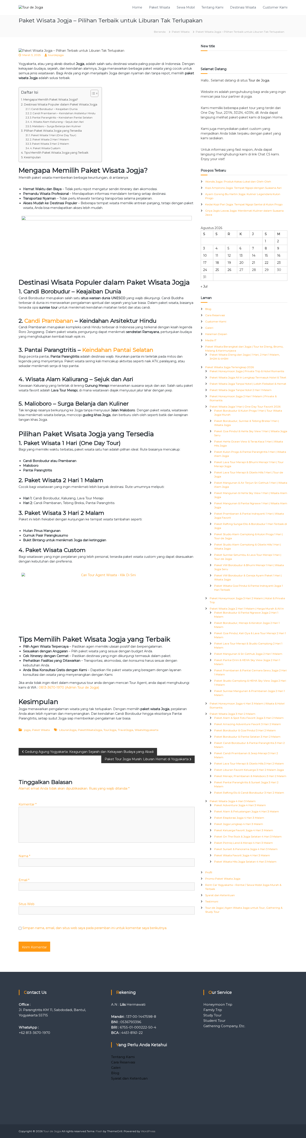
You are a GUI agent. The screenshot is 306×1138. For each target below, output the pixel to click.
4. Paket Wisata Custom (45, 148)
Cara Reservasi (215, 315)
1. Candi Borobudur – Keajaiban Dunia (53, 109)
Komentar (28, 804)
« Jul (204, 286)
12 (229, 255)
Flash (99, 1131)
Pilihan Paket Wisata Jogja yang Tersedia (53, 130)
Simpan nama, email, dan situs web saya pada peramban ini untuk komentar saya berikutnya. (94, 928)
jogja (27, 730)
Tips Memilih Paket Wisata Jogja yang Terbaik (56, 152)
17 (205, 263)
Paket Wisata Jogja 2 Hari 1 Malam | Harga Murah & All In (247, 608)
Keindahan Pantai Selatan (117, 349)
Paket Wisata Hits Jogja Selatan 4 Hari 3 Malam (245, 861)
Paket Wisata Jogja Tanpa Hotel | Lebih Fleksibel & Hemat (248, 383)
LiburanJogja (67, 730)
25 (217, 270)
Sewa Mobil (186, 7)
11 (216, 255)
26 (229, 270)
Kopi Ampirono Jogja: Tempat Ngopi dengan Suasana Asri (243, 187)
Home (137, 7)
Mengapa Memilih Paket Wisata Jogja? (50, 99)
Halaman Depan (216, 334)
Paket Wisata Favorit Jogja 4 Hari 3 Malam (242, 855)
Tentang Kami (212, 7)
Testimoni (211, 901)
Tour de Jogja (258, 80)
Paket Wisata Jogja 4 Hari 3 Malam (233, 801)
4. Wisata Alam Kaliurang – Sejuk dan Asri (57, 121)
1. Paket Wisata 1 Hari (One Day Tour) (52, 135)
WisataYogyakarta (146, 730)
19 (229, 263)
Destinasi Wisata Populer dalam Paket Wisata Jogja (60, 104)
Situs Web (26, 904)
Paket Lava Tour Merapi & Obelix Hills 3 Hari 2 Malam (249, 763)
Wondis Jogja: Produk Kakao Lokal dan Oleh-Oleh (238, 181)
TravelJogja (125, 730)
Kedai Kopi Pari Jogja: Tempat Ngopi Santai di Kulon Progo (243, 204)
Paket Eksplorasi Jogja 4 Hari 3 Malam (239, 817)
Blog (208, 309)
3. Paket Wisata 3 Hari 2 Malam (49, 143)
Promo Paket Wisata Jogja (222, 878)
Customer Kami (275, 7)
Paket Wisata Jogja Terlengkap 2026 (229, 367)
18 (217, 263)
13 (241, 255)
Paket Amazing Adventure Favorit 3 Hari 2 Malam (247, 724)
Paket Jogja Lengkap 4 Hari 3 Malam (238, 824)
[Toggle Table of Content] (92, 93)
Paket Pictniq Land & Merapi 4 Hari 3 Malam (243, 842)
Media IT (210, 340)
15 (266, 255)
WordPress (148, 1131)
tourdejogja (56, 55)
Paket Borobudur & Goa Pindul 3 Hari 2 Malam (245, 730)
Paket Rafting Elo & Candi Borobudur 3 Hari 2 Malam (249, 792)
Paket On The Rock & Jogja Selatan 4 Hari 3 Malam (248, 836)
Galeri (209, 327)
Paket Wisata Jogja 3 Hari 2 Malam (232, 713)
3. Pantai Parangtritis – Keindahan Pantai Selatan (61, 117)
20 (241, 263)
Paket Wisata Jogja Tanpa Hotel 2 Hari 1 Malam (241, 390)
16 (278, 255)
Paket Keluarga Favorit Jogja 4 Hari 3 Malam (243, 830)
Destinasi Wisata (243, 7)
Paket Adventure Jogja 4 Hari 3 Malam (240, 805)
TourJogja (109, 730)
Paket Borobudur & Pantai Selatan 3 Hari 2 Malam (247, 736)
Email (24, 880)
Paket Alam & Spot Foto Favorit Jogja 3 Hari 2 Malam (249, 717)
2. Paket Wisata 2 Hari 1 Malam (49, 139)
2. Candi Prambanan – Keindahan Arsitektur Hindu (62, 113)
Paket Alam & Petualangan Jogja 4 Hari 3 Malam (246, 811)
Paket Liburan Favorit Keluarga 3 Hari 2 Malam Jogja (249, 769)
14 (253, 255)
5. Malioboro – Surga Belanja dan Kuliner (55, 126)
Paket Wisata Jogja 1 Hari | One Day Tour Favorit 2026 (245, 406)
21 (253, 263)
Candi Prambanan (48, 320)
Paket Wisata (159, 7)
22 (266, 263)
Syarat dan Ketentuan (220, 895)
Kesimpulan (32, 157)
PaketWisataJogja (90, 730)
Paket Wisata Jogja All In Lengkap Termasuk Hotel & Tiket (248, 377)
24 (205, 270)
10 (205, 255)
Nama (24, 856)
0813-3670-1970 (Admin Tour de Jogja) (69, 687)
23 (279, 263)
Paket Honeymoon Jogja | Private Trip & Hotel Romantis (247, 371)
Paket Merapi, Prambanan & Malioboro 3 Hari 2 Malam (250, 776)
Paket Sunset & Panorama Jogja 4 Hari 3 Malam (246, 849)
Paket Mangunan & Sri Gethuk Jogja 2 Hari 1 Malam (248, 653)
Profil (208, 872)
